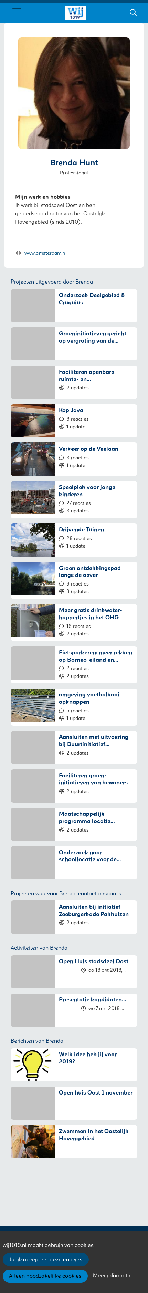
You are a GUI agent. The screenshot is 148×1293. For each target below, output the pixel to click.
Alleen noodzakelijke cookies (45, 1276)
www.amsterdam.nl (45, 253)
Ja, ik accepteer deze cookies (45, 1259)
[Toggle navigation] (16, 12)
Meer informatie (112, 1275)
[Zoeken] (133, 12)
